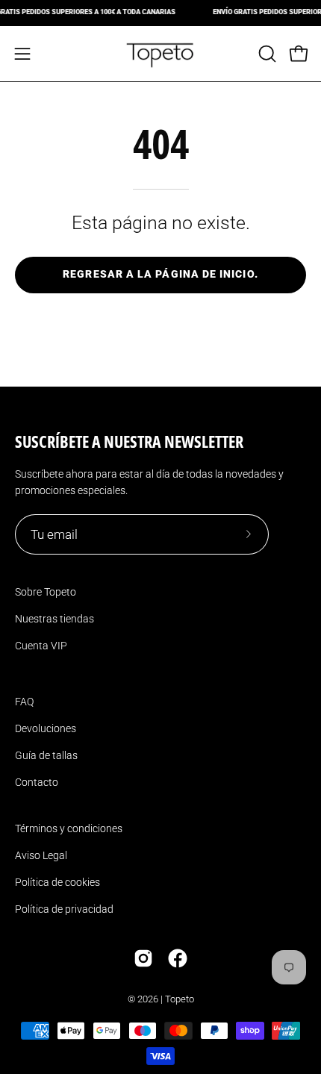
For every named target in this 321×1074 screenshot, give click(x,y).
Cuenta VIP (41, 646)
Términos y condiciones (68, 828)
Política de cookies (57, 882)
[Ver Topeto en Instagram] (143, 958)
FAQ (24, 702)
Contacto (36, 782)
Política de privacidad (64, 909)
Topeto (179, 999)
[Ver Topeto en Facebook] (177, 958)
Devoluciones (45, 728)
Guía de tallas (46, 755)
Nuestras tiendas (54, 619)
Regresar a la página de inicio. (160, 274)
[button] (265, 53)
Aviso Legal (41, 855)
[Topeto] (160, 53)
